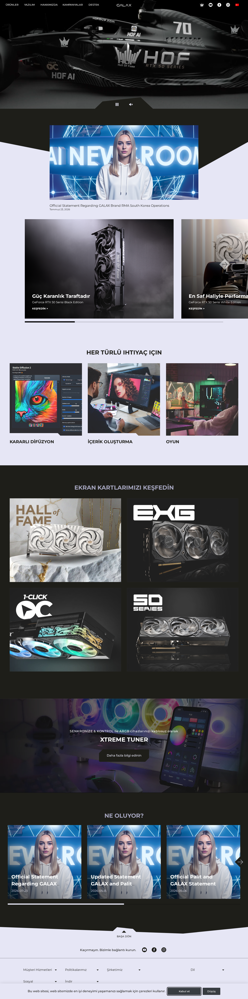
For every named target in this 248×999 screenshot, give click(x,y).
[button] (50, 321)
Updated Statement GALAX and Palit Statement (116, 884)
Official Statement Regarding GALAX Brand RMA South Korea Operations (109, 206)
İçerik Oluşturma (110, 441)
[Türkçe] (237, 5)
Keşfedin (40, 308)
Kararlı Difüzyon (32, 441)
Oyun (172, 441)
